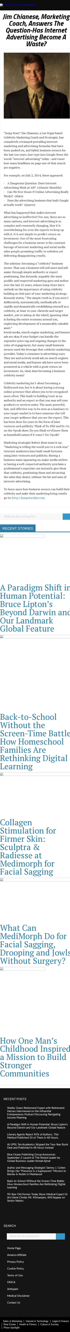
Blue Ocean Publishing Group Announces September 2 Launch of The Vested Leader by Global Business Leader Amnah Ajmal (33, 1157)
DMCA (11, 1282)
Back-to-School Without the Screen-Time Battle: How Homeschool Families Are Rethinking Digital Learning (36, 1184)
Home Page (14, 1248)
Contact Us (13, 1302)
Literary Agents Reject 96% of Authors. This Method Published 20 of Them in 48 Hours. (33, 1136)
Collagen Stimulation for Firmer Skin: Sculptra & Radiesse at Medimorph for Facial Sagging (28, 847)
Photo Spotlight (12, 1327)
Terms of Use (15, 1275)
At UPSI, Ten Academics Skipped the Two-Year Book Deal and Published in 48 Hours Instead (37, 1146)
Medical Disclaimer (18, 1296)
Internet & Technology (37, 1321)
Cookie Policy (15, 1268)
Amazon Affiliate (16, 1255)
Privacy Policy (15, 1262)
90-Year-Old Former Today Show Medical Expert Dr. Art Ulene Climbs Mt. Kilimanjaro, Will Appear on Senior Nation (37, 1197)
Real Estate (10, 1324)
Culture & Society (49, 1324)
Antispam (12, 1289)
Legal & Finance (60, 1321)
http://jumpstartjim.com (28, 498)
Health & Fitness (28, 1324)
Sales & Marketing (12, 1321)
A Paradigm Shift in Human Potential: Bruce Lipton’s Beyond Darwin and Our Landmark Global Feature (37, 1126)
